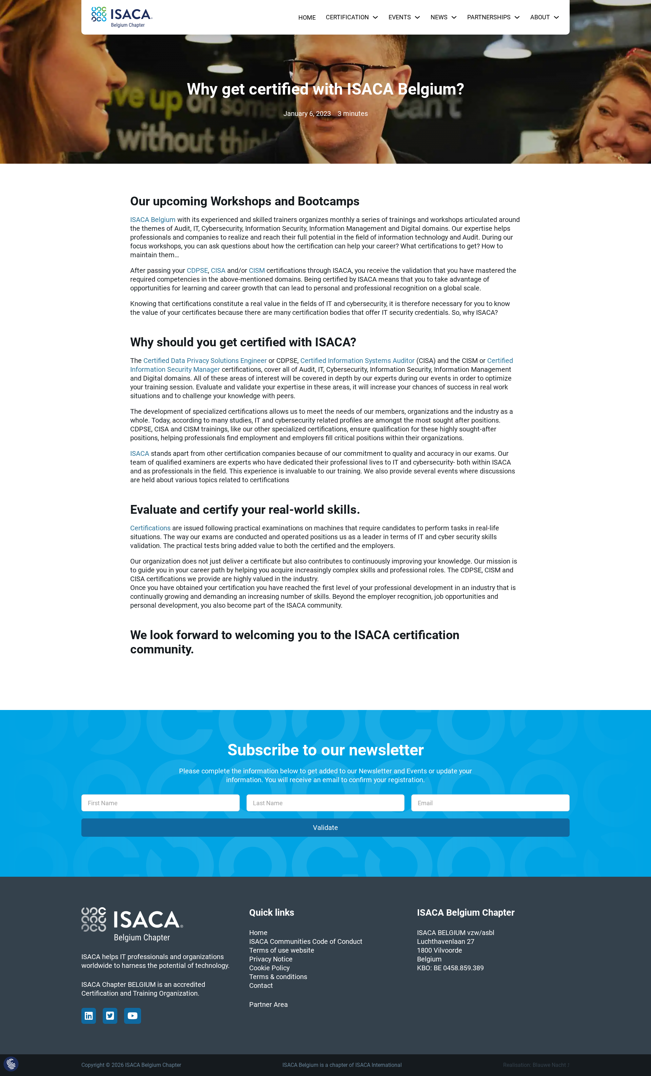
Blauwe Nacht (549, 1065)
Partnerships (489, 17)
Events (400, 17)
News (439, 17)
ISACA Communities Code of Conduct (305, 941)
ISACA (139, 453)
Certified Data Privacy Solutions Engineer (205, 361)
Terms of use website (281, 950)
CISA (218, 270)
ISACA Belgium (153, 220)
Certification (347, 17)
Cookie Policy (269, 968)
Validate (325, 828)
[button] (11, 1064)
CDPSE (197, 270)
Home (307, 17)
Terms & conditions (278, 977)
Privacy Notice (271, 959)
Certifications (150, 528)
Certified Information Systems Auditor (357, 361)
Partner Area (268, 1004)
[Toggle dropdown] (375, 17)
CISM (257, 270)
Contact (261, 985)
